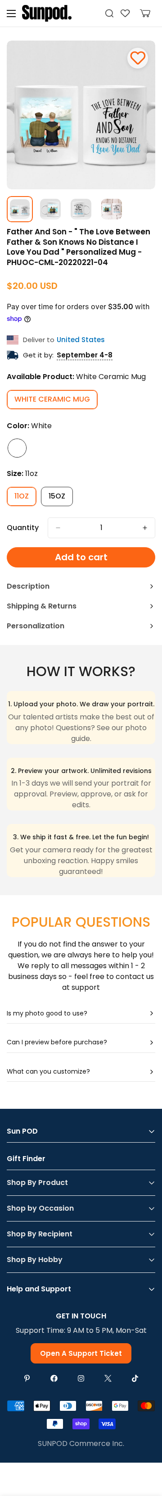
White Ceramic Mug (56, 401)
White (17, 448)
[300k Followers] (54, 1378)
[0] (145, 13)
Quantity (23, 527)
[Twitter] (108, 1378)
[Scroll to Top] (146, 1448)
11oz (25, 498)
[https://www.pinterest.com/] (27, 1378)
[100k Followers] (81, 1378)
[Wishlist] (125, 13)
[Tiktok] (135, 1378)
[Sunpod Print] (47, 13)
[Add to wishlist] (137, 58)
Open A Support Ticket (81, 1353)
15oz (61, 498)
